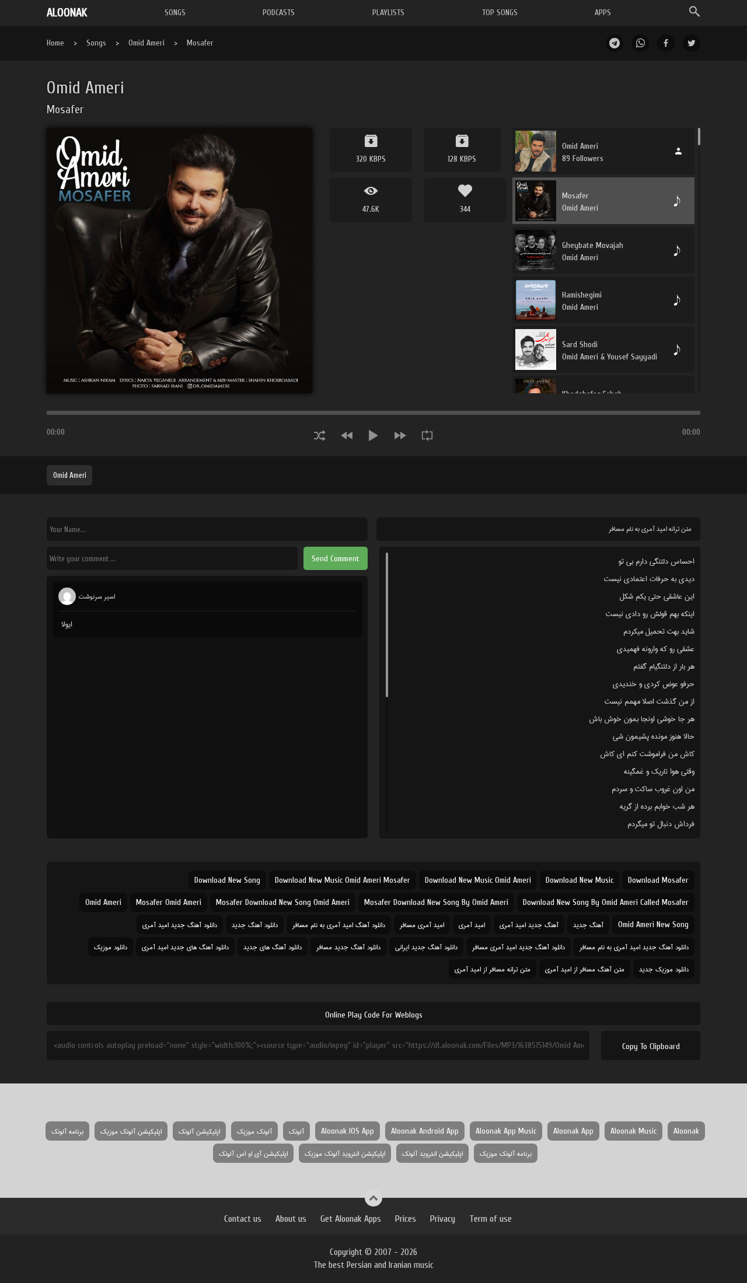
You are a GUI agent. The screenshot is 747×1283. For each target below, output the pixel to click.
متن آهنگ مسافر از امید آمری (584, 969)
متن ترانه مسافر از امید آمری (492, 969)
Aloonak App (573, 1131)
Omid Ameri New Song (653, 924)
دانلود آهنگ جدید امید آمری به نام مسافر (634, 947)
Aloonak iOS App (347, 1131)
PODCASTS (279, 13)
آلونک (296, 1131)
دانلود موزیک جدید (664, 969)
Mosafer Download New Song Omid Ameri (283, 902)
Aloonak (686, 1131)
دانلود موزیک (110, 947)
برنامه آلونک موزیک (506, 1153)
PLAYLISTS (388, 13)
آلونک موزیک (254, 1131)
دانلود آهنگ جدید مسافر (348, 947)
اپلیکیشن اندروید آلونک (432, 1153)
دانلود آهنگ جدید (255, 924)
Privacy (442, 1219)
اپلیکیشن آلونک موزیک (131, 1131)
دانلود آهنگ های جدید (272, 947)
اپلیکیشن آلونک (199, 1131)
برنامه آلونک (67, 1131)
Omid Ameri (146, 43)
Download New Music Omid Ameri (478, 880)
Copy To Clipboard (651, 1046)
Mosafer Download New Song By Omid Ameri (436, 902)
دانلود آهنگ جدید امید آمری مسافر (518, 947)
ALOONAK (67, 12)
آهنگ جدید (588, 924)
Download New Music (579, 880)
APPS (603, 13)
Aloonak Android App (425, 1131)
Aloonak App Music (506, 1131)
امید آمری (472, 924)
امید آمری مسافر (422, 924)
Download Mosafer (658, 880)
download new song (227, 880)
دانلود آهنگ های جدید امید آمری (185, 947)
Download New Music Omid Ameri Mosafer (342, 880)
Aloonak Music (633, 1131)
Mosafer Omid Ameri (168, 902)
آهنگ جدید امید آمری (529, 924)
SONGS (175, 13)
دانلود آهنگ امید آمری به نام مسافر (338, 924)
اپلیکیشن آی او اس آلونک (253, 1153)
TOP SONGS (500, 13)
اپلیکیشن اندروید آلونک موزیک (345, 1153)
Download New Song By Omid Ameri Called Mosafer (606, 902)
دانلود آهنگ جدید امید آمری (179, 924)
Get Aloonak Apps (350, 1219)
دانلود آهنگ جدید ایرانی (426, 947)
